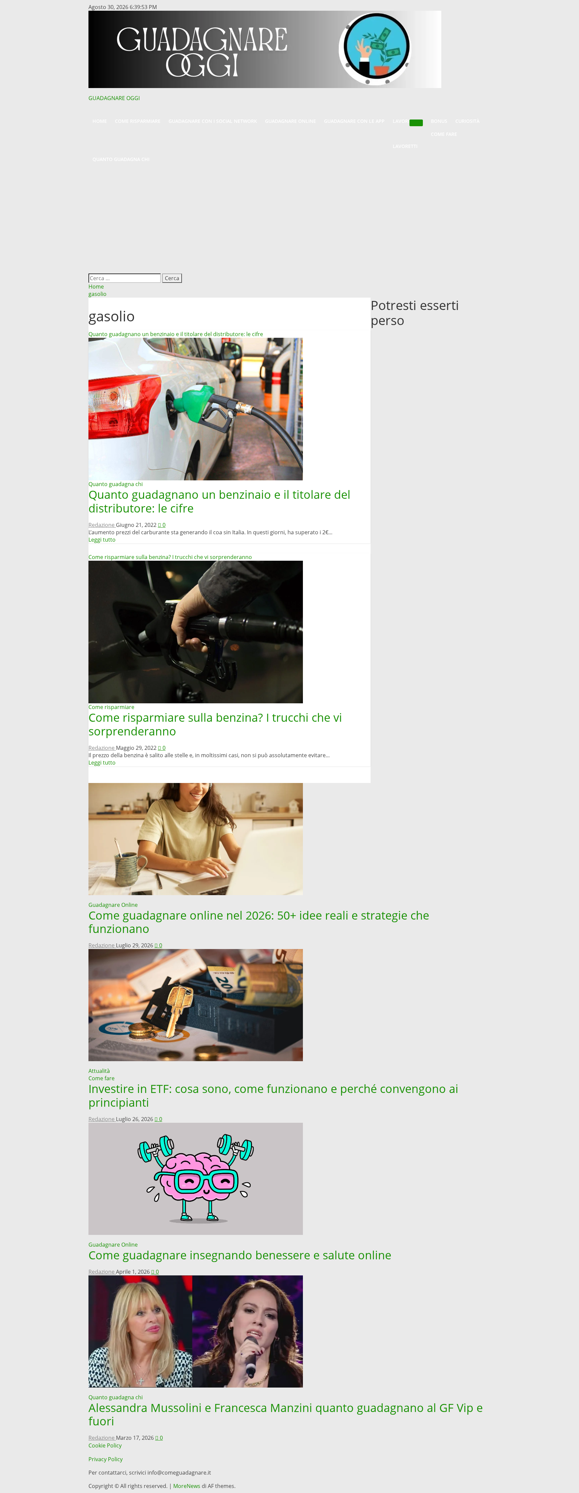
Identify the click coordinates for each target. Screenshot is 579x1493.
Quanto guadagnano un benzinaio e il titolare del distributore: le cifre (175, 334)
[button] (289, 111)
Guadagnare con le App (354, 121)
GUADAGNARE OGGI (114, 98)
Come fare (444, 134)
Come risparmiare (137, 121)
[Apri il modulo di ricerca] (91, 269)
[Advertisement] (289, 216)
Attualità (99, 1071)
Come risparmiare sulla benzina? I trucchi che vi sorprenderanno (170, 557)
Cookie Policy (105, 1445)
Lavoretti (405, 146)
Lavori (401, 121)
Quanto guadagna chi (120, 159)
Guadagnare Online (290, 121)
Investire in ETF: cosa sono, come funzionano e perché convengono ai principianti (273, 1095)
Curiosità (467, 121)
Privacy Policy (105, 1459)
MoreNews (186, 1486)
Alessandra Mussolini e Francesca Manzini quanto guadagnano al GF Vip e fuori (285, 1414)
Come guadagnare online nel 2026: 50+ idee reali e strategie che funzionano (258, 922)
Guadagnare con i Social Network (213, 121)
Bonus (439, 121)
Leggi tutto (102, 539)
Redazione (102, 525)
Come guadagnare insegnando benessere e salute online (239, 1255)
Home (99, 121)
